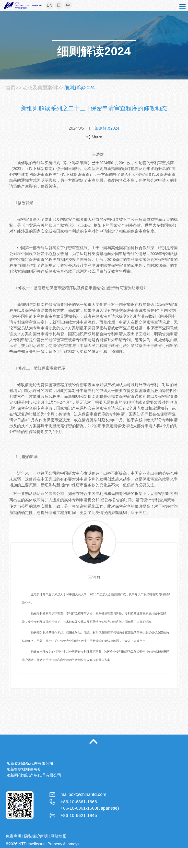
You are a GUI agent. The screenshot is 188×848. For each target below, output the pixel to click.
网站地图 (58, 836)
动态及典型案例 (40, 87)
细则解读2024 (79, 87)
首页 (10, 87)
